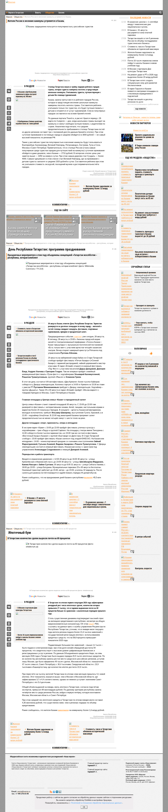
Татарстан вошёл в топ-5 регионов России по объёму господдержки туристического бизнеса (27, 359)
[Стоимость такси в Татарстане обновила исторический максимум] (75, 731)
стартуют (78, 336)
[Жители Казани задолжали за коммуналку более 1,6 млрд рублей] (75, 188)
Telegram (54, 792)
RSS (51, 792)
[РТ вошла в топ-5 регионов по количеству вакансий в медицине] (127, 366)
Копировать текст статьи (9, 129)
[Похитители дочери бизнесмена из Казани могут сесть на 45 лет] (127, 196)
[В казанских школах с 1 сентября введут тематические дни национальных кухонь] (75, 504)
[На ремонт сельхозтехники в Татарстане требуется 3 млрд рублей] (127, 215)
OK (84, 807)
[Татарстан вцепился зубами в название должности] (127, 311)
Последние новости (140, 17)
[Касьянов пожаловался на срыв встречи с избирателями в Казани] (127, 254)
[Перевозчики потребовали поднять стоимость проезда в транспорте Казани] (127, 173)
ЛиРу (60, 792)
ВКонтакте (57, 792)
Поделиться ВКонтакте (9, 91)
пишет (91, 624)
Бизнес (61, 12)
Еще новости (140, 109)
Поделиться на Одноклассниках (9, 108)
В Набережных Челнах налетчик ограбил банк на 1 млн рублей (29, 122)
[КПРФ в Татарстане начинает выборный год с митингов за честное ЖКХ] (127, 333)
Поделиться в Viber (9, 118)
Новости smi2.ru (140, 130)
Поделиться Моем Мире (9, 99)
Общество (49, 12)
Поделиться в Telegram (9, 123)
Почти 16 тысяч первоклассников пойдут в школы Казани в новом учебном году (29, 637)
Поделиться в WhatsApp (9, 113)
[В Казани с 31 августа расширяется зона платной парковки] (16, 500)
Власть (38, 12)
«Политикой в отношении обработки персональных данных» (96, 802)
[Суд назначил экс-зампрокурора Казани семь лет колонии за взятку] (127, 386)
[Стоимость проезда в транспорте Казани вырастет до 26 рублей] (127, 234)
